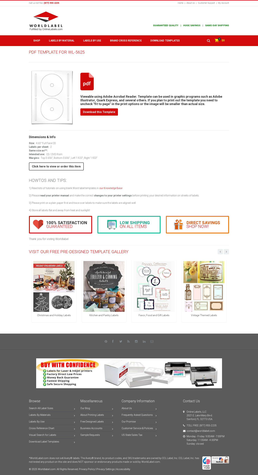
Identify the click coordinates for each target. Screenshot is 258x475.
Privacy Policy (87, 469)
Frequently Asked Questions (137, 415)
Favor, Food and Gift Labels (154, 315)
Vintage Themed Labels (204, 315)
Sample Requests (90, 435)
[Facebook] (113, 341)
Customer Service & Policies (137, 428)
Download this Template (99, 112)
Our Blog (85, 408)
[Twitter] (120, 341)
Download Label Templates (44, 441)
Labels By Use (36, 421)
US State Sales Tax (132, 435)
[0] (217, 41)
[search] (208, 41)
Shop (36, 40)
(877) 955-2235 (208, 425)
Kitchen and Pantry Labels (104, 315)
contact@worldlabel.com (201, 431)
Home (180, 3)
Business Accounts (91, 428)
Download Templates (165, 40)
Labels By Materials (40, 415)
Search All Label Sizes (41, 408)
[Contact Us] (152, 341)
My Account (223, 3)
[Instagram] (136, 341)
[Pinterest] (106, 341)
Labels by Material (61, 40)
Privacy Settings (106, 469)
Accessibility (123, 469)
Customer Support (206, 3)
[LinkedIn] (144, 341)
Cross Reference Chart (41, 428)
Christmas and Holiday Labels (54, 315)
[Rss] (128, 341)
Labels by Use (92, 40)
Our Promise (129, 421)
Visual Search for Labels (42, 435)
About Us (190, 3)
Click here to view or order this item (56, 166)
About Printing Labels (92, 415)
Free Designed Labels (92, 421)
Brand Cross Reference (126, 40)
